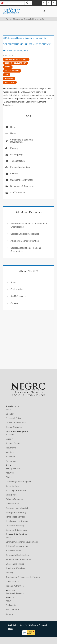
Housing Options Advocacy (17, 521)
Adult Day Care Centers (16, 490)
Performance (12, 461)
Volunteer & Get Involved (16, 530)
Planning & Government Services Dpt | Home (22, 19)
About (13, 282)
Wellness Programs (14, 499)
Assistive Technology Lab (17, 508)
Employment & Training (16, 512)
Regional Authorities (20, 167)
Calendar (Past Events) (21, 180)
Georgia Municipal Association (25, 234)
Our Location (17, 289)
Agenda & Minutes (14, 427)
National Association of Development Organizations (29, 225)
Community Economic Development (22, 542)
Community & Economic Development (21, 140)
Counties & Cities (13, 418)
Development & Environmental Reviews (23, 577)
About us (10, 473)
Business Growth (13, 551)
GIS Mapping (16, 154)
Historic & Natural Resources (18, 559)
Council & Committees (16, 423)
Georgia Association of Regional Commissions (26, 250)
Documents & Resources (22, 186)
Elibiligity (9, 477)
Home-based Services (15, 517)
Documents (11, 448)
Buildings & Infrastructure (17, 546)
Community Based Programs (18, 482)
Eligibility (9, 439)
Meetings (10, 452)
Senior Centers (12, 486)
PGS (6, 75)
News (13, 133)
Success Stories (13, 443)
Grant (8, 67)
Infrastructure (12, 71)
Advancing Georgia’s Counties (25, 241)
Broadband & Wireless (15, 568)
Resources (10, 456)
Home (13, 127)
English (8, 3)
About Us (10, 434)
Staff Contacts (17, 192)
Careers (14, 303)
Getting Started (13, 468)
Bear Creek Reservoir (15, 593)
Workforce (10, 82)
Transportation (17, 161)
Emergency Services (15, 564)
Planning (9, 78)
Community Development (16, 59)
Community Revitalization (17, 555)
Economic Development (15, 63)
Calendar (14, 173)
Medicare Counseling (15, 526)
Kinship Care (11, 495)
